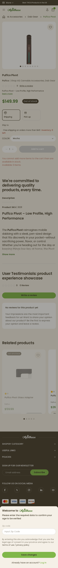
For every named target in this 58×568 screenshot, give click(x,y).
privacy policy (22, 545)
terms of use (8, 545)
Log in (43, 562)
